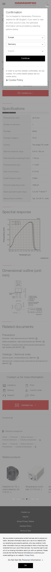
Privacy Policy (29, 555)
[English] (25, 51)
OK (25, 565)
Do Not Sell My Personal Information (24, 560)
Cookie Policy (16, 80)
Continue (25, 58)
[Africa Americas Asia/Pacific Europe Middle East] (25, 37)
